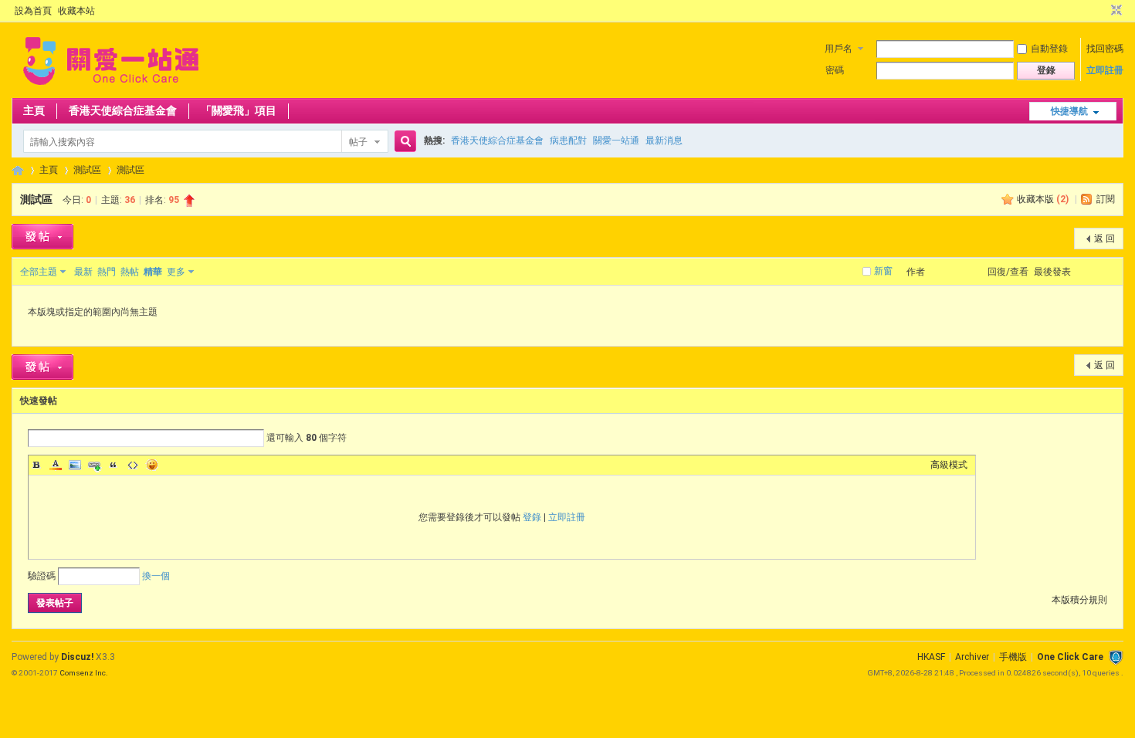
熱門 (106, 271)
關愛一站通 (616, 140)
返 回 (1104, 238)
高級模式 (948, 464)
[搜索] (403, 142)
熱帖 (129, 271)
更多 (176, 271)
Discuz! (77, 657)
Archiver (972, 657)
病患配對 (568, 140)
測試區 (87, 169)
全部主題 (38, 271)
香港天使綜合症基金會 (123, 110)
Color (55, 464)
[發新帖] (42, 236)
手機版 (1013, 657)
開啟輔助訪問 (1102, 11)
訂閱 (1105, 199)
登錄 (532, 517)
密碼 (834, 70)
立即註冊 (1104, 70)
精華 (153, 271)
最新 (83, 271)
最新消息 (664, 140)
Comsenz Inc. (83, 673)
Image (75, 464)
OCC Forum (18, 170)
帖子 (358, 142)
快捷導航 (1069, 111)
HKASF (931, 657)
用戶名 (838, 48)
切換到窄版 (1114, 11)
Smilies (152, 464)
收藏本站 (76, 10)
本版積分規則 (1079, 599)
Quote (113, 464)
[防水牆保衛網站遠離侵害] (1115, 657)
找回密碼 (1104, 48)
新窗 (883, 271)
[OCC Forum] (111, 88)
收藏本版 (1043, 199)
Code (133, 464)
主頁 (34, 110)
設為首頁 (33, 10)
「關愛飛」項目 (238, 110)
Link (94, 464)
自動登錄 (1049, 48)
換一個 (156, 575)
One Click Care (1070, 657)
